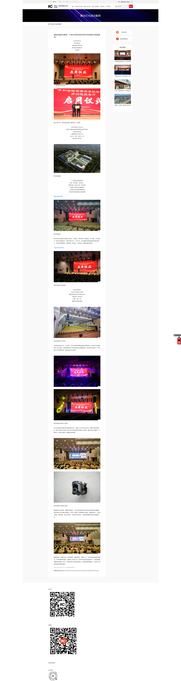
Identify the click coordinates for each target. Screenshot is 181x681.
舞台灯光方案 (79, 6)
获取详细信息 (124, 39)
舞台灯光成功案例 (56, 24)
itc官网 (50, 1)
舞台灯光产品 (87, 6)
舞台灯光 (54, 1)
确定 (131, 6)
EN (131, 1)
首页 (73, 6)
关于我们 (108, 6)
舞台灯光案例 (95, 6)
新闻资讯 (102, 6)
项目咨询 (123, 32)
